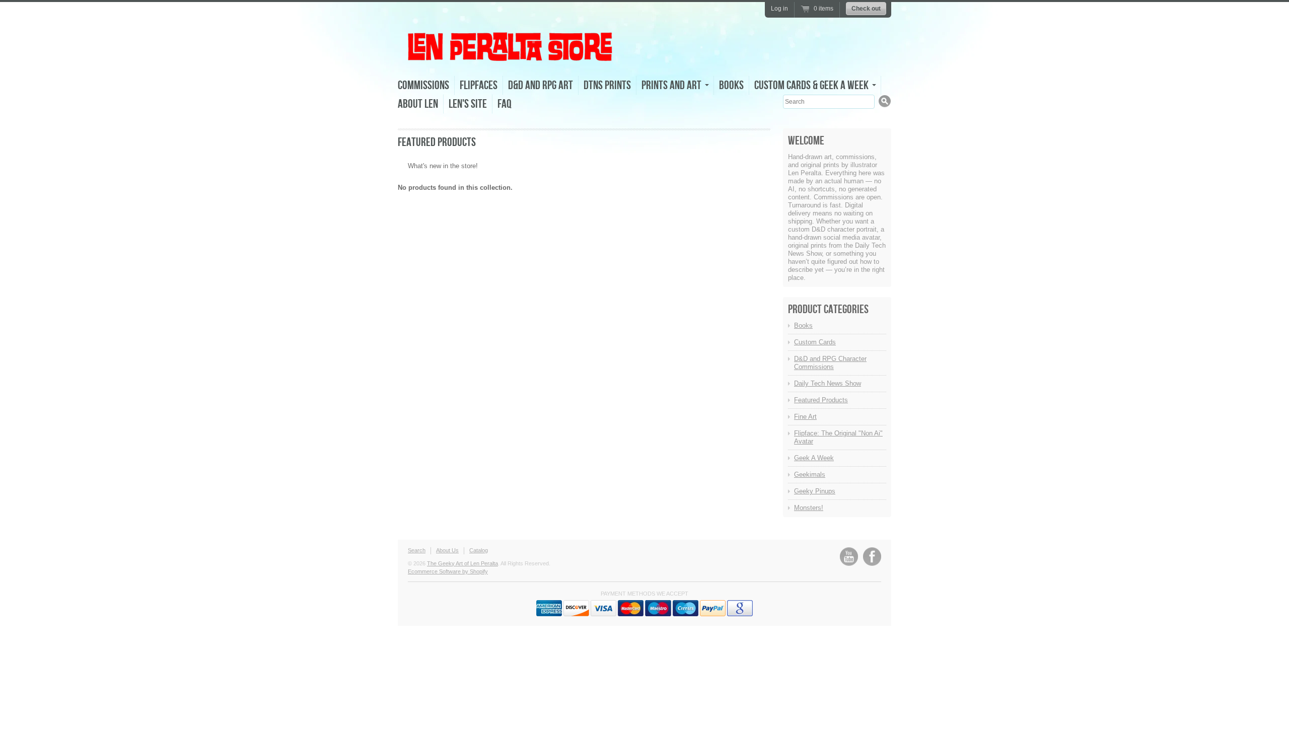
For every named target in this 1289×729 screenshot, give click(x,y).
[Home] (511, 59)
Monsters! (808, 508)
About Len (418, 104)
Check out (866, 8)
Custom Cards (815, 342)
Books (731, 85)
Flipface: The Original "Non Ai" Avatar (838, 437)
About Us (447, 550)
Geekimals (809, 474)
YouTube (849, 556)
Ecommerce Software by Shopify (448, 571)
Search (416, 550)
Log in (779, 8)
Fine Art (805, 416)
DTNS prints (607, 85)
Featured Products (821, 400)
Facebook (872, 556)
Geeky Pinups (814, 491)
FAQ (504, 104)
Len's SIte (468, 104)
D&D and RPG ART (540, 85)
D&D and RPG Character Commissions (830, 363)
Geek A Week (814, 458)
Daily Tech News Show (827, 383)
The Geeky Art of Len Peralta (462, 563)
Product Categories (828, 309)
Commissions (423, 85)
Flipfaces (478, 85)
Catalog (478, 550)
